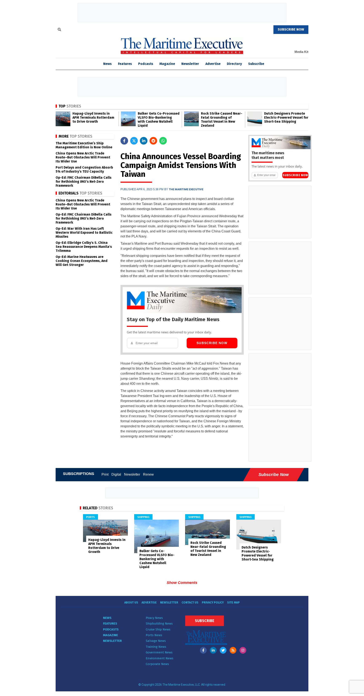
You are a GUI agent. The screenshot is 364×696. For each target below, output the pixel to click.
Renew (148, 474)
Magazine (167, 64)
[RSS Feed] (233, 650)
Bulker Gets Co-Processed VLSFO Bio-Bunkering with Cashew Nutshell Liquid (158, 119)
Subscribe (256, 64)
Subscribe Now (212, 343)
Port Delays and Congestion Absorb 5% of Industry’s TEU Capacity (84, 169)
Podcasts (145, 64)
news (107, 64)
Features (125, 64)
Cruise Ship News (158, 629)
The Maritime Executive (186, 189)
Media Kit (301, 52)
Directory (234, 64)
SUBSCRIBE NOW (291, 29)
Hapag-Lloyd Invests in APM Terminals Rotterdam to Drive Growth (93, 117)
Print (105, 474)
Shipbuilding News (159, 623)
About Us (131, 602)
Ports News (154, 635)
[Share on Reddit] (153, 141)
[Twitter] (223, 650)
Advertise (213, 64)
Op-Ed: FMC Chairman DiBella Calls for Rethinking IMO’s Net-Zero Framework (83, 182)
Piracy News (154, 618)
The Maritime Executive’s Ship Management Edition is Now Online (84, 145)
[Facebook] (203, 650)
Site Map (233, 602)
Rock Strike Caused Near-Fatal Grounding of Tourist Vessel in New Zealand (221, 119)
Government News (159, 652)
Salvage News (156, 641)
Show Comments (182, 583)
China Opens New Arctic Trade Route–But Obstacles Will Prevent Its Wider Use (83, 157)
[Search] (59, 30)
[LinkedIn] (213, 650)
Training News (156, 647)
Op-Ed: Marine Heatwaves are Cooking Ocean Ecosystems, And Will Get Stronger (81, 261)
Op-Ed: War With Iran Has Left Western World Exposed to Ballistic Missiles (84, 233)
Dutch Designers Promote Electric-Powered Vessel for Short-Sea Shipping (286, 117)
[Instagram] (243, 650)
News (107, 618)
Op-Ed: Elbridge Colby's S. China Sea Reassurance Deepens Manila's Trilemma (84, 247)
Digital (116, 474)
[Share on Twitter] (134, 141)
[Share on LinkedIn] (143, 141)
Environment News (159, 658)
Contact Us (190, 602)
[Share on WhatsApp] (163, 141)
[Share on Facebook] (124, 141)
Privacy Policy (213, 602)
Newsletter (190, 64)
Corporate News (157, 664)
